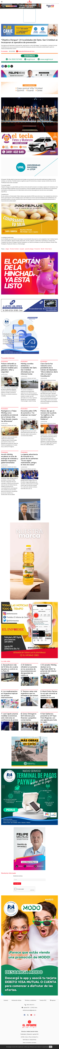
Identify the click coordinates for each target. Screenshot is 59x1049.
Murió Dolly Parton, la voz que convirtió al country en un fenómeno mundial (49, 694)
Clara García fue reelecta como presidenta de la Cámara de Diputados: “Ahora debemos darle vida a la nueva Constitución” (49, 370)
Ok (50, 1046)
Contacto (6, 1000)
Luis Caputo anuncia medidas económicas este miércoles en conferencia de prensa (9, 717)
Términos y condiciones (30, 1000)
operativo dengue (29, 248)
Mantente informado (8, 873)
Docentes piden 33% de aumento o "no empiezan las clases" (29, 413)
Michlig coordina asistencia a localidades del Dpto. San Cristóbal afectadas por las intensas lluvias (29, 369)
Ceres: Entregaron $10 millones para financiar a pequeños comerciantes (28, 717)
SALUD (42, 248)
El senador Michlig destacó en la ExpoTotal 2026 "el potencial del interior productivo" (48, 669)
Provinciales (4, 51)
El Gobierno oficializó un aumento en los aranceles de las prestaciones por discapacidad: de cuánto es (29, 670)
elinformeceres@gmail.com (29, 1010)
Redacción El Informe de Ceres (26, 51)
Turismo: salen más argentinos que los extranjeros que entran (29, 693)
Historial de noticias (16, 1000)
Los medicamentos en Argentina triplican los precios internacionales (9, 694)
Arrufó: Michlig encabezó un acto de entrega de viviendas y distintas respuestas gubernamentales (9, 458)
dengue (7, 248)
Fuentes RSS (43, 1000)
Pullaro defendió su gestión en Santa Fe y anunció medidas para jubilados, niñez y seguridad (9, 368)
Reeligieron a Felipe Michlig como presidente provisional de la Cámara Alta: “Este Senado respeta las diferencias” (9, 416)
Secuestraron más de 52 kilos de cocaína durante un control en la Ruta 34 (9, 668)
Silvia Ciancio (48, 248)
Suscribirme (17, 883)
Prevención (37, 248)
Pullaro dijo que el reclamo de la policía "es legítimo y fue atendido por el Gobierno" (48, 415)
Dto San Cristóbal (14, 248)
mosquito (21, 248)
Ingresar (53, 1000)
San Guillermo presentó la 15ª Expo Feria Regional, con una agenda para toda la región (49, 718)
